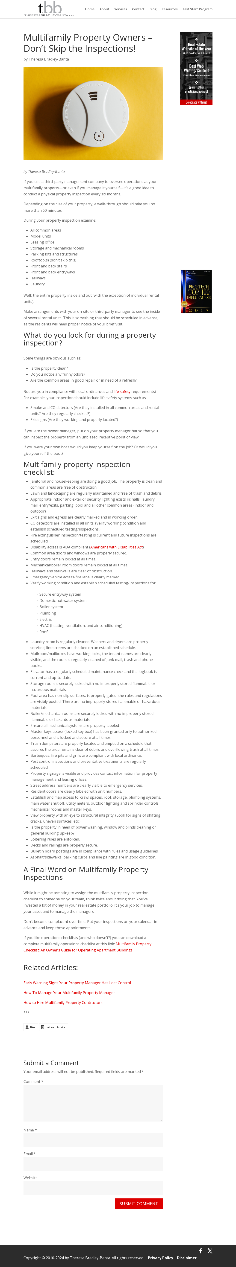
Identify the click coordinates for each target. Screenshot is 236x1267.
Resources (170, 9)
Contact (138, 9)
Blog (153, 9)
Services (120, 9)
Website (31, 1177)
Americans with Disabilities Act (116, 547)
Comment (33, 1081)
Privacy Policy (160, 1257)
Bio (32, 1027)
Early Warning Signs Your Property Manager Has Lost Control (77, 982)
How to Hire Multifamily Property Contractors (63, 1002)
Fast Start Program (197, 9)
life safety (122, 391)
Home (89, 9)
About (104, 9)
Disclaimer (187, 1257)
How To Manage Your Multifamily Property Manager (69, 992)
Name (30, 1130)
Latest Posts (55, 1027)
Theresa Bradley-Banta (49, 59)
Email (30, 1153)
